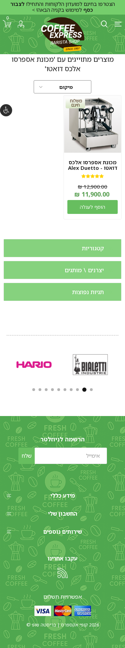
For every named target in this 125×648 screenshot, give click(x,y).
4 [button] (71, 389)
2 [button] (84, 390)
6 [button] (58, 389)
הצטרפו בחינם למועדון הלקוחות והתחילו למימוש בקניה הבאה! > (62, 7)
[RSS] (62, 573)
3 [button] (77, 389)
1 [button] (91, 389)
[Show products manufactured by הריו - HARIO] (34, 364)
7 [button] (52, 389)
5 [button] (65, 389)
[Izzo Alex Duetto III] (92, 124)
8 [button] (46, 389)
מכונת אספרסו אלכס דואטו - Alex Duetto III (92, 167)
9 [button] (40, 389)
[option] (90, 364)
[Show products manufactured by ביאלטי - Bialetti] (90, 364)
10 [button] (33, 389)
